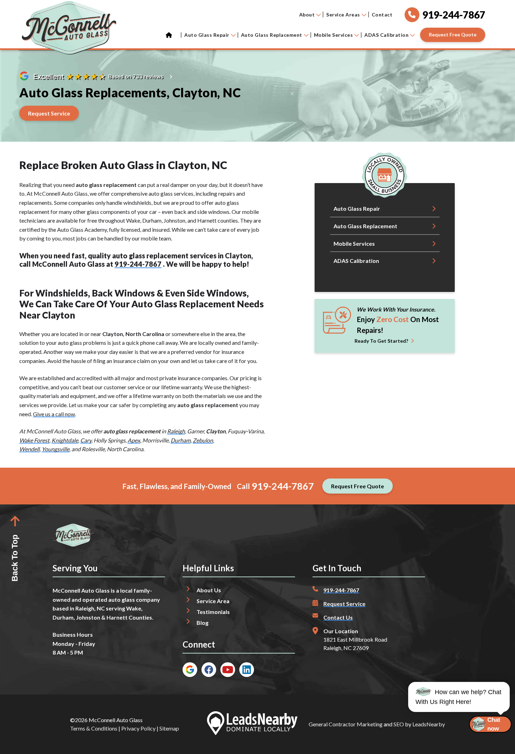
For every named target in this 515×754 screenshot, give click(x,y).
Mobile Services (333, 35)
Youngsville (55, 449)
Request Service (344, 603)
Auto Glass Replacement (271, 35)
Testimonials (213, 611)
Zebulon (203, 440)
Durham (181, 440)
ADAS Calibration (386, 35)
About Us (209, 590)
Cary (85, 440)
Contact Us (338, 617)
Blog (202, 622)
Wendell (29, 449)
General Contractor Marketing (346, 724)
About (307, 15)
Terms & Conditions (93, 728)
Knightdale (65, 440)
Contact (382, 15)
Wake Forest (34, 440)
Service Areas (343, 15)
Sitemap (169, 728)
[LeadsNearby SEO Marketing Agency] (252, 724)
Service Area (213, 601)
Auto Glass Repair (206, 35)
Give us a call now (54, 414)
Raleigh (176, 431)
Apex (134, 440)
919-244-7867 (138, 264)
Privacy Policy (138, 728)
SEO (398, 724)
